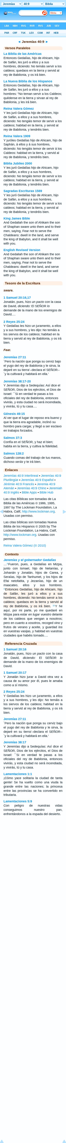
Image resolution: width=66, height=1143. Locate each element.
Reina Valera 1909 (17, 136)
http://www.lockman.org (38, 511)
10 (54, 606)
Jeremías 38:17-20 (17, 381)
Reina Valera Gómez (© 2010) (25, 545)
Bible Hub (46, 492)
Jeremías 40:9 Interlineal (21, 475)
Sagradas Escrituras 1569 (23, 191)
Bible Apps (29, 492)
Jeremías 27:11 (15, 357)
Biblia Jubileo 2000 (18, 163)
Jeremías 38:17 (15, 742)
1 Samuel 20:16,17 (17, 297)
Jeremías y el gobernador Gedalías (30, 560)
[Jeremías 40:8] (4, 519)
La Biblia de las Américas (23, 54)
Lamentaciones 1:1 (18, 774)
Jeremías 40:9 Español (37, 480)
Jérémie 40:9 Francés (19, 484)
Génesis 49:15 (14, 414)
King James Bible (17, 218)
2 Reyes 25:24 (14, 322)
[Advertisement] (33, 847)
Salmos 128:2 (14, 453)
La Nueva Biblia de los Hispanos (28, 81)
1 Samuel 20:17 (15, 672)
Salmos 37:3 (13, 438)
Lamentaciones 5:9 (18, 801)
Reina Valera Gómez (19, 108)
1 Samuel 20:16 (15, 649)
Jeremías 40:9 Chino (31, 488)
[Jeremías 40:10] (61, 519)
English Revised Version (22, 250)
